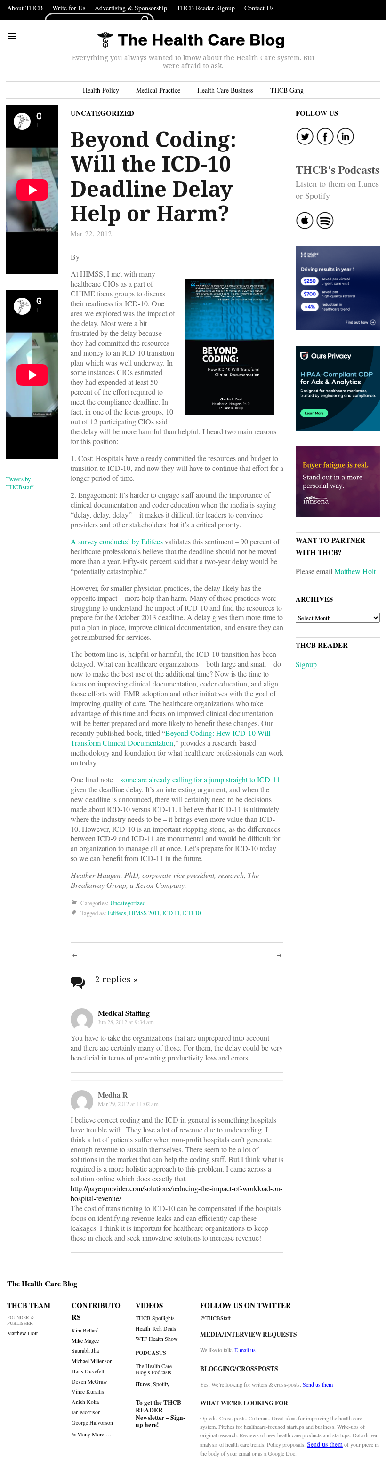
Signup (306, 664)
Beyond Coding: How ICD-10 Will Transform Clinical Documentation (170, 738)
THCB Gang (287, 90)
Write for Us (68, 7)
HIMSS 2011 (144, 913)
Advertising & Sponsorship (131, 7)
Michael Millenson (92, 1360)
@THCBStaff (215, 1318)
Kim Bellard (85, 1330)
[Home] (190, 40)
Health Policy (101, 90)
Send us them (318, 1384)
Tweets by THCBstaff (19, 483)
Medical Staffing (124, 1012)
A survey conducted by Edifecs (117, 541)
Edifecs (117, 913)
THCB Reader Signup (206, 7)
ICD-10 (192, 913)
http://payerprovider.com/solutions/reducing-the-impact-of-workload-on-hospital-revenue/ (176, 1193)
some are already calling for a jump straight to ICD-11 (200, 779)
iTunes (143, 1383)
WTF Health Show (157, 1338)
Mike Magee (85, 1340)
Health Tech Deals (156, 1328)
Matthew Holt (355, 571)
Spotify (161, 1383)
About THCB (25, 7)
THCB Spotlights (155, 1318)
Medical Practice (158, 90)
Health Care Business (225, 90)
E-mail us (245, 1350)
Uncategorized (102, 113)
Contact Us (258, 7)
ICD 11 (171, 913)
